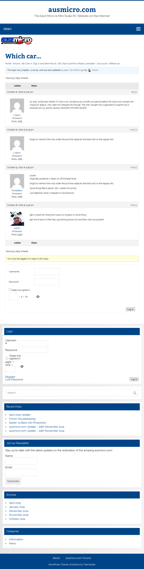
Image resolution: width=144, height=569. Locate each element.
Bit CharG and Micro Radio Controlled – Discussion (83, 63)
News (12, 543)
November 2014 (18, 514)
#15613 (133, 167)
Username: (14, 271)
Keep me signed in (21, 290)
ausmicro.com (72, 9)
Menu (8, 29)
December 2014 (18, 511)
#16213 (134, 205)
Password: (14, 282)
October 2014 (17, 519)
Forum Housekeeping (22, 418)
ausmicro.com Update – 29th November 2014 (36, 430)
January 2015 (17, 507)
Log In (130, 309)
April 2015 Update (19, 414)
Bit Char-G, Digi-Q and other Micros (39, 63)
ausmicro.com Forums (78, 558)
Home (8, 63)
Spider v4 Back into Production (27, 422)
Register (10, 377)
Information (16, 539)
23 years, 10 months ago (72, 70)
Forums (16, 63)
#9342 (134, 92)
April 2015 (15, 502)
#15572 (133, 130)
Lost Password (14, 379)
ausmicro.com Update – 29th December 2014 (36, 426)
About (56, 558)
